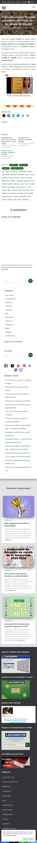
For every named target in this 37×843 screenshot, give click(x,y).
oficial (32, 190)
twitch (32, 2)
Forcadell (31, 184)
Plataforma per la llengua (9, 193)
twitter (15, 199)
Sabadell (20, 193)
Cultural (22, 177)
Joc (26, 187)
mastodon (17, 2)
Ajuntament (14, 171)
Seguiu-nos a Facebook (13, 342)
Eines (7, 313)
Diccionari (29, 177)
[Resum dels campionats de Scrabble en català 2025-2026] (18, 556)
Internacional (20, 187)
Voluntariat (25, 199)
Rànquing (5, 168)
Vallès (19, 199)
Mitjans (7, 328)
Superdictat (23, 196)
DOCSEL (12, 181)
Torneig (4, 199)
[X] (14, 841)
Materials (15, 190)
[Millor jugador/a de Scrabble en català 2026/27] (18, 506)
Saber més (8, 540)
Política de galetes (11, 835)
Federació (16, 184)
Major (9, 190)
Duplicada (19, 181)
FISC (26, 184)
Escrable (10, 184)
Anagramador (23, 171)
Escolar (4, 184)
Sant (25, 193)
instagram (8, 2)
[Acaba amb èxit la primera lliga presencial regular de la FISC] (18, 607)
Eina (32, 181)
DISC (7, 181)
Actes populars (9, 295)
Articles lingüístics (10, 299)
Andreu (30, 171)
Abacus (8, 171)
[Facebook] (4, 841)
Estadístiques (9, 317)
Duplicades (23, 165)
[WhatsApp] (23, 841)
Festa (22, 184)
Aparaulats (13, 174)
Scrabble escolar (17, 168)
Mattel (20, 190)
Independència (11, 187)
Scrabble (30, 193)
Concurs (10, 177)
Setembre (16, 196)
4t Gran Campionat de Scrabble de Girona (18, 456)
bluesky (12, 2)
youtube (29, 2)
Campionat (21, 174)
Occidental (26, 190)
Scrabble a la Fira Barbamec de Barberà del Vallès (25, 139)
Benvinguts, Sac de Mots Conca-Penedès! (18, 401)
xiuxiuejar (24, 2)
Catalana (4, 177)
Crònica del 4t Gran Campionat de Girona (17, 453)
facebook (3, 2)
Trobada (9, 199)
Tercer (29, 196)
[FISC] (4, 7)
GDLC (4, 187)
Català (32, 174)
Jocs (29, 187)
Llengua (4, 190)
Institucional (8, 321)
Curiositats (8, 306)
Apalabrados (5, 174)
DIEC (3, 181)
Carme (27, 174)
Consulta (17, 177)
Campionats (14, 165)
